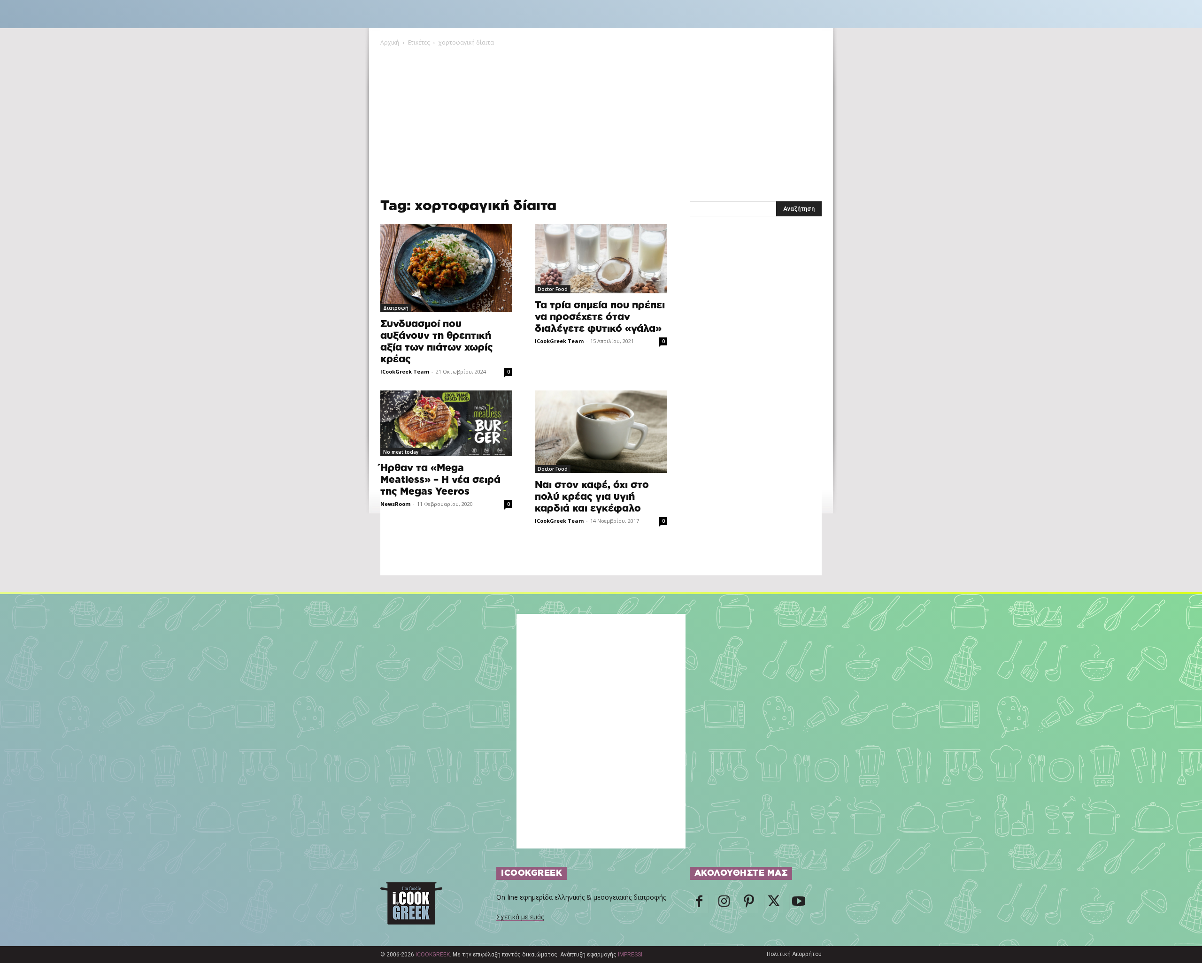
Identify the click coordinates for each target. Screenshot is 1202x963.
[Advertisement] (601, 117)
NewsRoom (395, 503)
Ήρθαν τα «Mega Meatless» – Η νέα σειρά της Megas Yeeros (440, 480)
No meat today (400, 452)
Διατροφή (395, 308)
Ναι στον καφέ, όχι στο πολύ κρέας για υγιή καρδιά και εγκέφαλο (592, 496)
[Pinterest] (749, 903)
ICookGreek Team (404, 371)
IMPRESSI (630, 954)
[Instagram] (724, 903)
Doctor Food (553, 289)
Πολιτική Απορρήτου (794, 954)
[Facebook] (699, 903)
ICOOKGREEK (433, 954)
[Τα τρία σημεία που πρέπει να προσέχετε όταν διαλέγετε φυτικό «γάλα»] (601, 258)
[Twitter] (773, 903)
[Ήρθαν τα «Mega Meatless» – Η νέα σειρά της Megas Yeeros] (446, 423)
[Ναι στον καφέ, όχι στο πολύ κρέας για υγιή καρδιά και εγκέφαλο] (601, 432)
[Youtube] (798, 903)
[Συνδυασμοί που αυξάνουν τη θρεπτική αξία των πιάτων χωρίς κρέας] (446, 268)
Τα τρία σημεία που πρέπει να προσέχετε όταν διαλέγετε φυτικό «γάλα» (600, 317)
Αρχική (389, 42)
